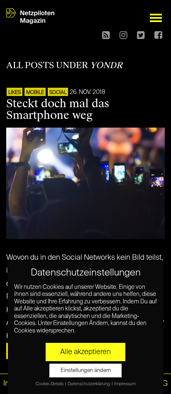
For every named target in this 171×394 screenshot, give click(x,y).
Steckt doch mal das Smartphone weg (57, 109)
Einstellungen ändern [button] (86, 370)
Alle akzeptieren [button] (85, 352)
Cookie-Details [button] (50, 384)
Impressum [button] (125, 384)
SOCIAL (57, 92)
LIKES (14, 92)
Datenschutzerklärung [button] (89, 384)
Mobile (35, 92)
